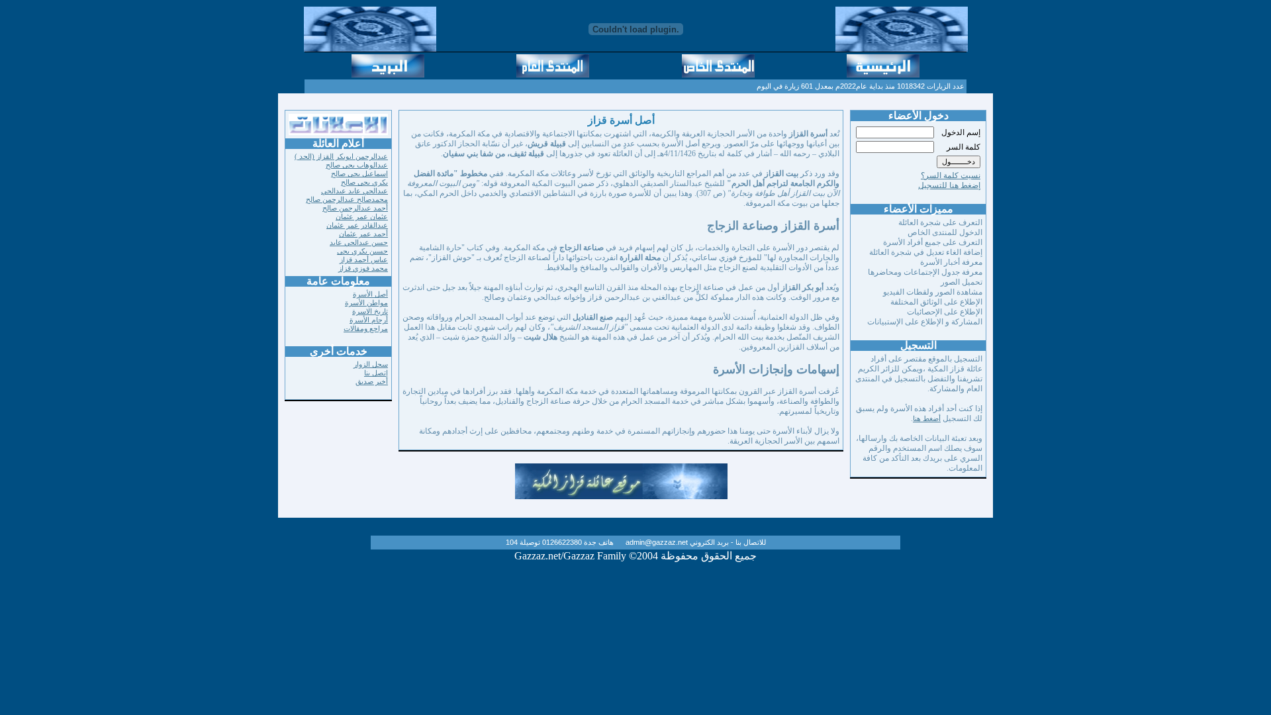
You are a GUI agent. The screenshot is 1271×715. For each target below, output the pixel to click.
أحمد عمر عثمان (363, 234)
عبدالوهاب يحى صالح (357, 165)
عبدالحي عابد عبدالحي (354, 191)
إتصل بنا (376, 373)
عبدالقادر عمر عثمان (357, 225)
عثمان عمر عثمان (362, 216)
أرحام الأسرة (369, 320)
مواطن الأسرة (366, 303)
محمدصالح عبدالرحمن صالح (347, 199)
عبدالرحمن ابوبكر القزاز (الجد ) (341, 156)
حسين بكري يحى (362, 251)
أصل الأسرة (370, 294)
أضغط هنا (927, 418)
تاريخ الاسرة (370, 311)
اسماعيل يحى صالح (359, 173)
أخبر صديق (371, 381)
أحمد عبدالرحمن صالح (355, 208)
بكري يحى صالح (364, 182)
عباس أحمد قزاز (364, 259)
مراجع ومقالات (366, 328)
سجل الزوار (370, 364)
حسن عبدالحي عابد (359, 242)
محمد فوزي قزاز (363, 268)
